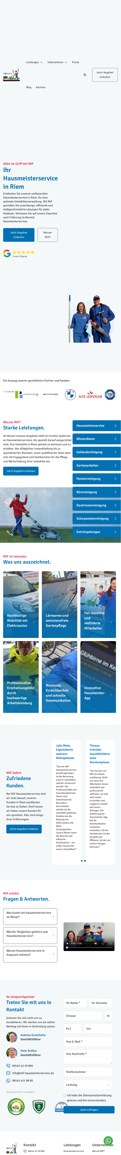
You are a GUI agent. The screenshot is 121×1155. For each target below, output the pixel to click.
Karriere (40, 87)
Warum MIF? (47, 235)
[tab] (82, 861)
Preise (75, 62)
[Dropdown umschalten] (41, 62)
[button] (30, 916)
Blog (28, 87)
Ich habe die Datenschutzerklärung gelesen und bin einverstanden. (89, 1097)
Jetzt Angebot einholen (105, 75)
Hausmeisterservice (74, 1151)
